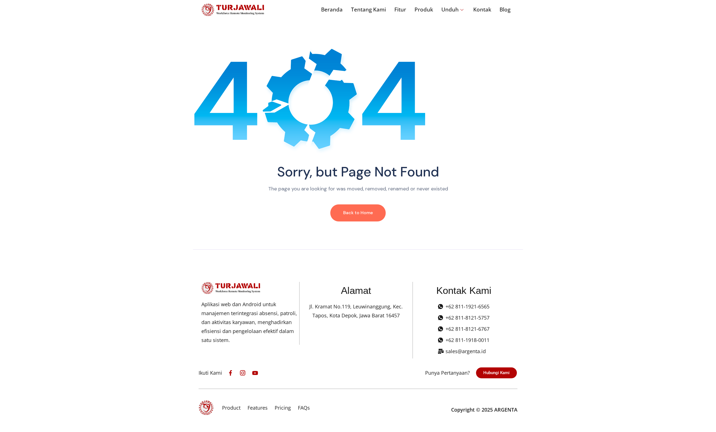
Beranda (332, 9)
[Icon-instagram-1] (242, 373)
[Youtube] (255, 373)
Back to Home (358, 213)
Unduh (450, 9)
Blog (505, 9)
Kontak (482, 9)
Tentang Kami (368, 9)
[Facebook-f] (230, 373)
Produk (423, 9)
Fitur (400, 9)
